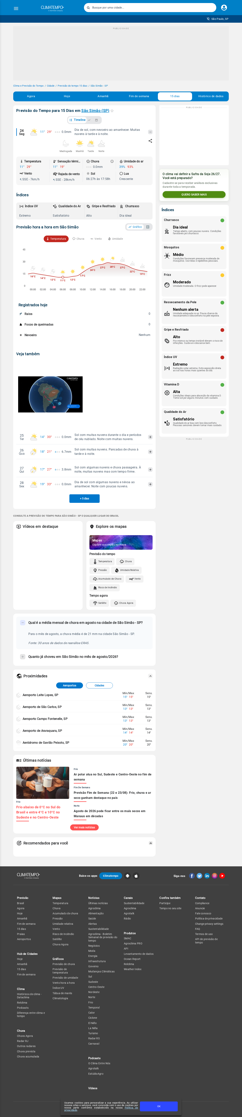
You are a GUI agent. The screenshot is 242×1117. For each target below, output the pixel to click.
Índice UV (58, 987)
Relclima (22, 1002)
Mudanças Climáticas (101, 971)
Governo (93, 966)
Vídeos (93, 1088)
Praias (21, 934)
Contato (200, 898)
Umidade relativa (63, 923)
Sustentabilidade (98, 928)
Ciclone (92, 1017)
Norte (91, 997)
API (126, 948)
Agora (31, 96)
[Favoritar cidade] (112, 110)
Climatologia (60, 998)
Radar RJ (22, 1041)
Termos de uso (204, 934)
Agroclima (94, 908)
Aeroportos (69, 685)
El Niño (92, 1023)
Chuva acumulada (28, 1056)
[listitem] (34, 211)
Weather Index (132, 969)
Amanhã (103, 96)
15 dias (175, 96)
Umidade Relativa (129, 570)
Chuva (128, 561)
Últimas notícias (98, 903)
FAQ (197, 928)
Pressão (102, 570)
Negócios (94, 945)
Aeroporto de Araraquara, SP (42, 731)
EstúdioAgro (95, 1073)
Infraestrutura (97, 961)
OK (159, 1106)
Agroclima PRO (133, 943)
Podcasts (23, 1007)
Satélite (102, 603)
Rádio (127, 918)
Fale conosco (203, 913)
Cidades (99, 685)
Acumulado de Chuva (109, 578)
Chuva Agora (126, 603)
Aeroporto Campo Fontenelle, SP (45, 719)
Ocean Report (132, 958)
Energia (93, 955)
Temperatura (105, 561)
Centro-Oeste (96, 986)
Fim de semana (139, 96)
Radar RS (94, 1038)
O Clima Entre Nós (99, 1063)
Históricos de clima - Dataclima (29, 996)
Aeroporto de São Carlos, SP (42, 707)
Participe (164, 903)
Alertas (92, 923)
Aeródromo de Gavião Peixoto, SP (46, 742)
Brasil (20, 903)
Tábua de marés (62, 993)
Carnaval (93, 1043)
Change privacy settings (209, 923)
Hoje (67, 96)
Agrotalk (93, 1068)
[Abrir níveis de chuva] (112, 161)
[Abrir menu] (16, 8)
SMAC (127, 938)
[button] (217, 19)
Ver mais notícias (84, 827)
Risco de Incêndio (107, 587)
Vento (137, 578)
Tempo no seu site (170, 908)
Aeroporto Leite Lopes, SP (40, 695)
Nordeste (93, 992)
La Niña (93, 1028)
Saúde (92, 918)
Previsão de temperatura (60, 971)
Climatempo (110, 875)
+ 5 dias (84, 498)
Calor (91, 1012)
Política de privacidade (209, 918)
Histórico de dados (210, 96)
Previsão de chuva (64, 964)
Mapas (57, 898)
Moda (91, 950)
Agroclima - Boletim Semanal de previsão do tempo (102, 937)
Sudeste (93, 981)
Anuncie (200, 908)
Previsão (22, 898)
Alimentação (96, 913)
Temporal (94, 1007)
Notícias (93, 898)
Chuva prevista (26, 1051)
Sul (90, 976)
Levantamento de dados (139, 953)
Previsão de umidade (65, 977)
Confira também (170, 898)
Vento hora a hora (64, 982)
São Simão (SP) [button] (95, 110)
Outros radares (26, 1046)
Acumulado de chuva (65, 913)
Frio (90, 1002)
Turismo (93, 1033)
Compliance (202, 903)
